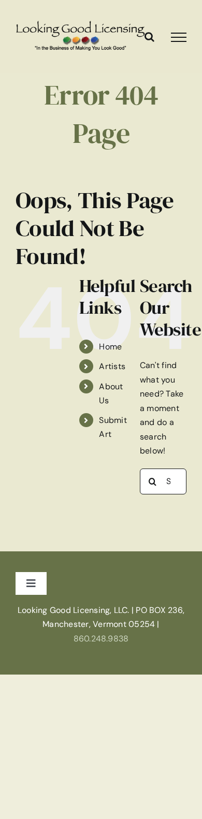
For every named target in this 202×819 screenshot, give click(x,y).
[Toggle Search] (149, 37)
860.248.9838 (101, 638)
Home (110, 346)
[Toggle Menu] (179, 37)
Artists (112, 366)
